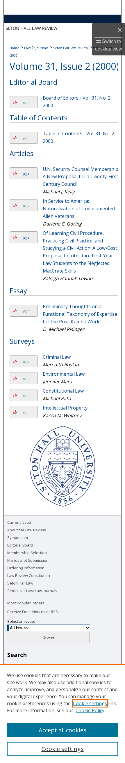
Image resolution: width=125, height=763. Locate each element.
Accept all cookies (62, 730)
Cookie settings (90, 703)
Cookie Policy (90, 710)
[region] (62, 713)
